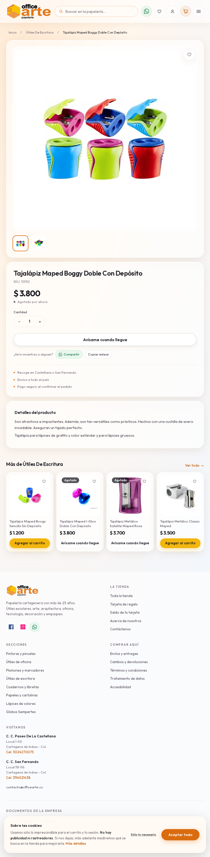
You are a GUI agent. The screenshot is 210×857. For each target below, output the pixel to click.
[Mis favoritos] (159, 11)
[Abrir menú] (198, 11)
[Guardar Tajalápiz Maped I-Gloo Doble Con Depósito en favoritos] (94, 481)
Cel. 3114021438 (18, 778)
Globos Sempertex (21, 711)
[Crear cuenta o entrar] (172, 11)
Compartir (71, 354)
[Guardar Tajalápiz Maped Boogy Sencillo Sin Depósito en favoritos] (44, 481)
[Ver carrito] (185, 11)
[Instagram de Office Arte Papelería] (23, 627)
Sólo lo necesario (143, 834)
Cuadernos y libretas (22, 687)
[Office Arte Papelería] (28, 11)
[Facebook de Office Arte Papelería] (11, 627)
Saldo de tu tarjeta (125, 612)
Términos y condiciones (128, 670)
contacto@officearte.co (24, 787)
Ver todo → (194, 465)
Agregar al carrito (30, 543)
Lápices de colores (21, 703)
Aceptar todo (180, 834)
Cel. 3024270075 (20, 752)
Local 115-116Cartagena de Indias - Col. (26, 769)
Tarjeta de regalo (124, 604)
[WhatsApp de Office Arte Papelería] (34, 627)
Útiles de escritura (20, 678)
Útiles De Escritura (40, 32)
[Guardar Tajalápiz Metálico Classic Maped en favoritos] (194, 481)
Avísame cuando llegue (105, 339)
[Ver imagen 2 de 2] (38, 243)
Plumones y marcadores (25, 670)
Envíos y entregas (124, 653)
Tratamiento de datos (127, 678)
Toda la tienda (121, 595)
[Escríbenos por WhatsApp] (146, 11)
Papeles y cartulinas (22, 695)
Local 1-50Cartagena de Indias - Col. (26, 744)
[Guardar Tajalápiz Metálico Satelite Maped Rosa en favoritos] (144, 481)
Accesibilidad (120, 687)
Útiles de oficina (18, 662)
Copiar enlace (98, 354)
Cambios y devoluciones (129, 662)
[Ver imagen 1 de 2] (20, 243)
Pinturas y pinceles (21, 653)
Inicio (12, 32)
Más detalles (76, 843)
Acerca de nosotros (125, 621)
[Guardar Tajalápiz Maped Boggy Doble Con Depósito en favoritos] (189, 54)
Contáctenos (120, 629)
